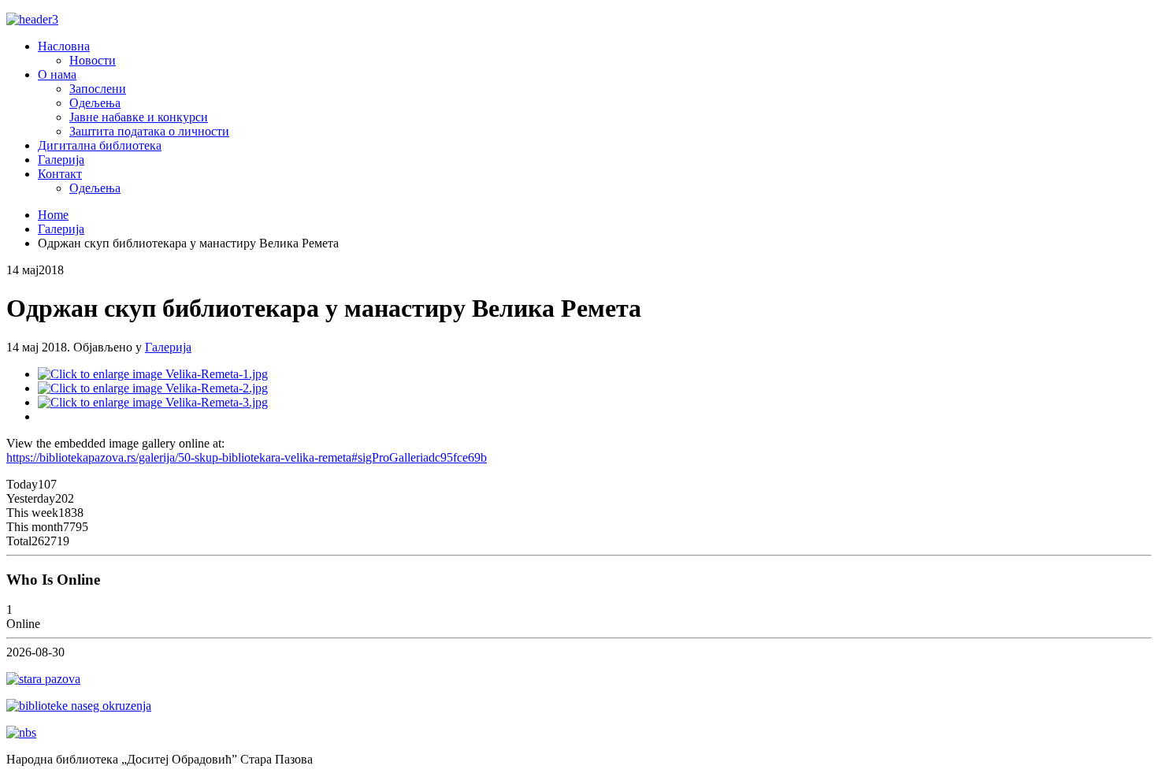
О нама (57, 74)
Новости (92, 60)
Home (53, 214)
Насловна (64, 46)
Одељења (95, 103)
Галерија (61, 159)
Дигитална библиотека (99, 145)
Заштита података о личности (149, 131)
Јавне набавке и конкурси (138, 117)
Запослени (97, 88)
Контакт (60, 173)
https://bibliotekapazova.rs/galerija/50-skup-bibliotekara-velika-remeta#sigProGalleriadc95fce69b (246, 457)
